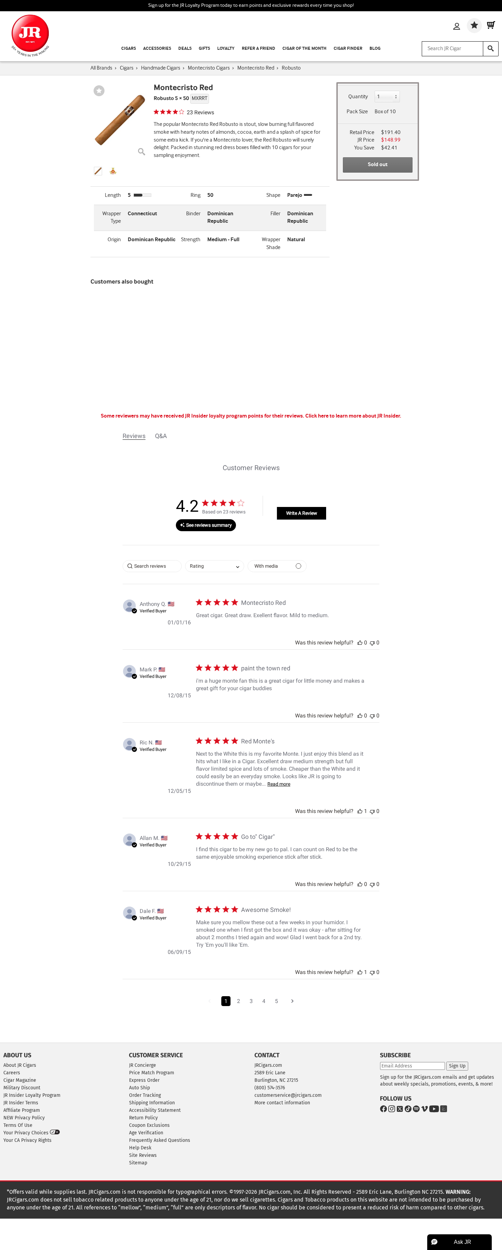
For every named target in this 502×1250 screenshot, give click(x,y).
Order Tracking (145, 1095)
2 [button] (238, 1001)
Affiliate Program (21, 1110)
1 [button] (225, 1001)
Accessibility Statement (155, 1110)
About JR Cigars (19, 1065)
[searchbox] (152, 566)
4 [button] (263, 1001)
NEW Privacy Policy (24, 1118)
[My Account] (456, 26)
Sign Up (457, 1066)
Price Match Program (151, 1073)
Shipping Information (152, 1103)
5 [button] (276, 1001)
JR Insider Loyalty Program (31, 1095)
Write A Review (301, 513)
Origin (114, 239)
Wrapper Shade (271, 243)
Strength (190, 239)
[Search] (491, 48)
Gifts (204, 48)
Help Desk (140, 1148)
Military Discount (21, 1088)
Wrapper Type (111, 217)
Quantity (358, 96)
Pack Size (357, 111)
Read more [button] (278, 784)
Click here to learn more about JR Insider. (353, 416)
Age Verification (146, 1133)
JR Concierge (142, 1065)
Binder (193, 213)
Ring (195, 195)
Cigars (128, 48)
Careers (11, 1073)
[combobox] (214, 566)
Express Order (144, 1080)
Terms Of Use (17, 1125)
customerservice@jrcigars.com (288, 1095)
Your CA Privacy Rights (27, 1140)
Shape (273, 195)
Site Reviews (143, 1155)
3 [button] (251, 1001)
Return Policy (143, 1118)
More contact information (282, 1103)
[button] (98, 171)
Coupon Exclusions (149, 1125)
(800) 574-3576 (269, 1088)
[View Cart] (491, 25)
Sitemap (138, 1163)
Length (113, 195)
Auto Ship (139, 1088)
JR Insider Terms (20, 1103)
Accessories (157, 48)
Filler (275, 213)
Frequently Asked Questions (159, 1140)
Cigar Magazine (19, 1080)
